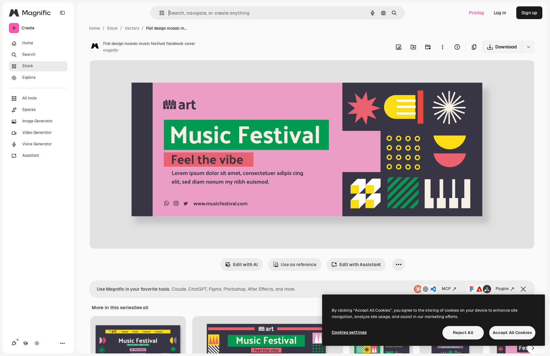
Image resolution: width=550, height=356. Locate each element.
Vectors (132, 28)
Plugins (502, 288)
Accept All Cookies (512, 332)
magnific (110, 50)
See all (141, 307)
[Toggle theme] (37, 343)
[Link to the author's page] (95, 47)
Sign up (529, 13)
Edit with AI (245, 264)
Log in (500, 13)
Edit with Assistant (360, 264)
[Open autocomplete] (159, 13)
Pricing (476, 13)
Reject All (463, 332)
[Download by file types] (528, 46)
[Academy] (25, 343)
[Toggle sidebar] (62, 13)
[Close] (523, 289)
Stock (112, 28)
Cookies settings (349, 332)
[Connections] (14, 343)
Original (130, 72)
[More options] (442, 46)
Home (94, 28)
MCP (446, 288)
